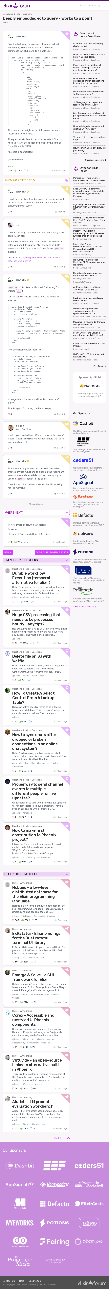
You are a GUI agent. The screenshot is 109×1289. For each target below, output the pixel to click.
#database (26, 916)
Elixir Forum (99, 366)
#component (33, 1043)
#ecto (6, 23)
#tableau (45, 1043)
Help (21, 1281)
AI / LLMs (96, 328)
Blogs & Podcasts (81, 226)
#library (15, 916)
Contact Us (9, 1281)
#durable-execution (40, 597)
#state (15, 998)
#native (55, 994)
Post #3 (61, 414)
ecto (14, 529)
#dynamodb (17, 767)
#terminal (33, 957)
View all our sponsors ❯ (84, 606)
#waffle (26, 676)
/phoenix (16, 639)
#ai (43, 1124)
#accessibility (18, 1043)
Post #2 (61, 267)
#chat (56, 763)
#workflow (24, 597)
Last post (60, 542)
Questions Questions (94, 160)
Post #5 (61, 494)
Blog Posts (95, 226)
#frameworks (37, 994)
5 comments (16, 159)
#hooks (50, 1039)
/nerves (15, 994)
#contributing (28, 857)
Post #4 (61, 448)
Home (13, 534)
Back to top (60, 1138)
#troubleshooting (27, 763)
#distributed (39, 916)
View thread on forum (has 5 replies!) (29, 525)
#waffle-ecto (38, 676)
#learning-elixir (44, 763)
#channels (27, 813)
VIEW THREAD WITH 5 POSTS (52, 552)
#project (39, 1084)
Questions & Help (11, 14)
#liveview (40, 1039)
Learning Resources (82, 213)
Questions (28, 14)
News (15, 883)
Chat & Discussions (81, 317)
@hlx (19, 291)
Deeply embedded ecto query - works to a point (47, 18)
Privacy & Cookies (47, 1284)
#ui (33, 1039)
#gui (47, 994)
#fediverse (27, 1084)
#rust (24, 957)
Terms (33, 1284)
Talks (95, 213)
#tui (42, 957)
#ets (14, 763)
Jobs (98, 184)
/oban (15, 597)
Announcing (26, 883)
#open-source (44, 857)
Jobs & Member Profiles (83, 184)
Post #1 (61, 212)
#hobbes (51, 916)
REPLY (7, 552)
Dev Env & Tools (99, 317)
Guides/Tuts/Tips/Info (83, 282)
